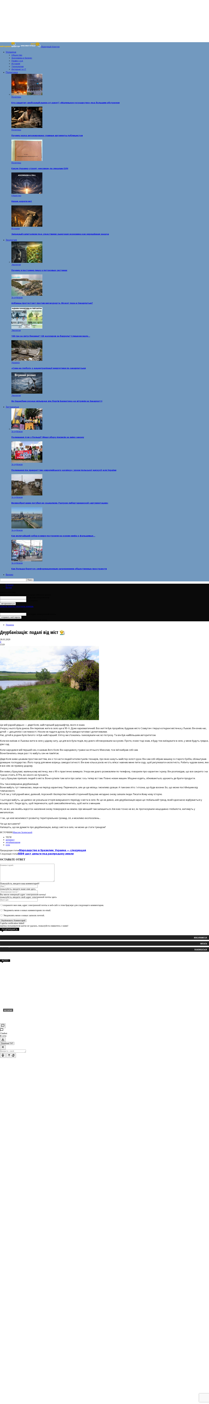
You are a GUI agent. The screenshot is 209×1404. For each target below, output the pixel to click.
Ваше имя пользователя (37, 597)
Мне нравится (200, 937)
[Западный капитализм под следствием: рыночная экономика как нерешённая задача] (26, 226)
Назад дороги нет (21, 201)
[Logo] (10, 46)
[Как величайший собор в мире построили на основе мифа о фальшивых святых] (26, 527)
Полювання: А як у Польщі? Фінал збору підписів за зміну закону (47, 437)
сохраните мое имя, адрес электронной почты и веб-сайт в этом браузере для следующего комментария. (53, 905)
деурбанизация (13, 842)
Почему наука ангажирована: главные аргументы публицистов (47, 135)
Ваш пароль (32, 600)
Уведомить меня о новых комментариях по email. (27, 910)
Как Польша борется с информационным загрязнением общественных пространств (59, 568)
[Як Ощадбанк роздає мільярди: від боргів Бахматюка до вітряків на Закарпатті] (26, 393)
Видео (9, 574)
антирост (10, 840)
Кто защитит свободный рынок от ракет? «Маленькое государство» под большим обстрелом (65, 102)
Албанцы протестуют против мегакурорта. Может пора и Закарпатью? (52, 303)
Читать (203, 943)
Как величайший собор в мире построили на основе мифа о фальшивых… (53, 535)
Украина (11, 52)
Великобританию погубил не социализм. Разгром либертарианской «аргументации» (59, 502)
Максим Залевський (22, 832)
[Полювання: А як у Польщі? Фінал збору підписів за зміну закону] (26, 429)
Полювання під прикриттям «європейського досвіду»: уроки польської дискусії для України (63, 470)
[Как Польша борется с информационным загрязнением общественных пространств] (26, 560)
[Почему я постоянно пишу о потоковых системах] (26, 262)
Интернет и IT (18, 69)
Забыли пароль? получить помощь (16, 606)
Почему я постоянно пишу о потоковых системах (39, 270)
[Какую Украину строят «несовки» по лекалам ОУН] (26, 160)
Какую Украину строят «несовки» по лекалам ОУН (39, 168)
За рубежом (17, 297)
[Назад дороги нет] (26, 193)
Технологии (17, 66)
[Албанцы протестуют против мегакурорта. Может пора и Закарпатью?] (26, 295)
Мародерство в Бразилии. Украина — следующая (52, 850)
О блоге (9, 585)
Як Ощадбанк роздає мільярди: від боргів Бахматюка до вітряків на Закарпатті (56, 401)
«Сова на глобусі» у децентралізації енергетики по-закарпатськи (48, 368)
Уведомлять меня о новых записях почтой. (24, 915)
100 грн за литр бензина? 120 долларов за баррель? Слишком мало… (50, 336)
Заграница (12, 406)
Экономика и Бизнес (21, 57)
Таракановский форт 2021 (20, 1014)
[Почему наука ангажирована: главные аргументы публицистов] (26, 127)
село (8, 845)
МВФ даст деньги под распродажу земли (46, 853)
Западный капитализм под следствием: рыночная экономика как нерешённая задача (60, 234)
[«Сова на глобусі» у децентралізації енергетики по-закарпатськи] (26, 360)
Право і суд (17, 60)
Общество (16, 55)
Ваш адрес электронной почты (41, 614)
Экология (11, 239)
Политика (12, 72)
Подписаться (200, 949)
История (15, 63)
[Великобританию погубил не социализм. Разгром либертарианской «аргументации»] (26, 494)
